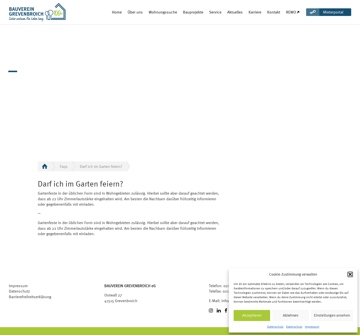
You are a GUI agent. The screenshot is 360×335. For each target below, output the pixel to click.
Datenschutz (275, 326)
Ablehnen (290, 315)
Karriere (255, 12)
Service (215, 12)
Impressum (312, 326)
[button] (350, 274)
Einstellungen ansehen (332, 315)
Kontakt (273, 12)
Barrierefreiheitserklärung (30, 297)
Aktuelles (235, 12)
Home (117, 12)
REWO (291, 12)
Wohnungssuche (163, 12)
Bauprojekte (193, 12)
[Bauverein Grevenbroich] (28, 12)
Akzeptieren (252, 315)
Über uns (135, 12)
